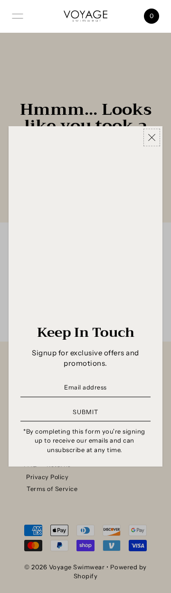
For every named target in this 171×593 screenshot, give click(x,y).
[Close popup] (151, 137)
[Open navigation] (17, 16)
